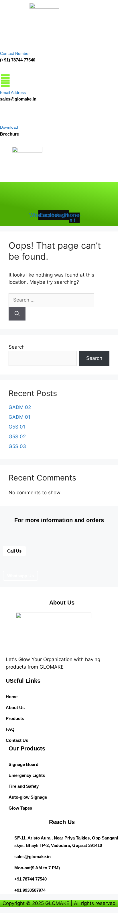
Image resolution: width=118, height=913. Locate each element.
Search (17, 347)
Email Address (13, 92)
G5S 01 (17, 427)
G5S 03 (17, 446)
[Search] (17, 314)
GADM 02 (20, 407)
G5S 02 (17, 436)
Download (9, 127)
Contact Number (15, 53)
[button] (24, 175)
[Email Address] (5, 80)
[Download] (3, 116)
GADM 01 (19, 417)
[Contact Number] (4, 41)
